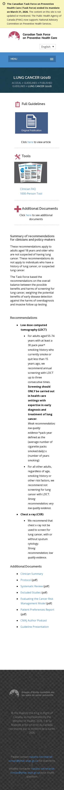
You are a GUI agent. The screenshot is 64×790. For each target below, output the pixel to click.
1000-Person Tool (31, 193)
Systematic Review (32, 586)
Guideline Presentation (35, 627)
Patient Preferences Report (37, 609)
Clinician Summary (32, 574)
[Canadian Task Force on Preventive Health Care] (26, 35)
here (30, 142)
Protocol (26, 580)
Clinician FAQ (28, 189)
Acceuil (16, 83)
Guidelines (30, 83)
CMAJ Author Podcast (34, 620)
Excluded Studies (31, 592)
